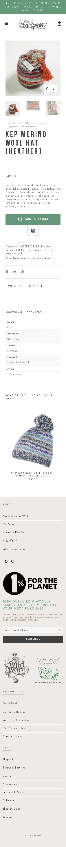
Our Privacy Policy (14, 728)
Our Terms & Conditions (17, 720)
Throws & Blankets (14, 767)
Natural (34, 258)
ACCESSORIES (29, 246)
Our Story (8, 524)
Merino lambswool (18, 362)
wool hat (45, 258)
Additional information (25, 312)
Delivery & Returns (14, 712)
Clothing (7, 776)
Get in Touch (10, 703)
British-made (14, 374)
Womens (12, 351)
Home (8, 123)
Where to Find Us (13, 532)
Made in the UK (41, 123)
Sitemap (7, 817)
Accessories (10, 784)
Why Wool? (10, 540)
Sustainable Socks (13, 792)
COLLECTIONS (22, 123)
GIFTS (20, 250)
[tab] (25, 312)
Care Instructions (13, 736)
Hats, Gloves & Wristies (39, 250)
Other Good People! (15, 549)
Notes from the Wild (15, 516)
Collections (9, 800)
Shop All (8, 759)
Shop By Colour (12, 809)
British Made (20, 258)
